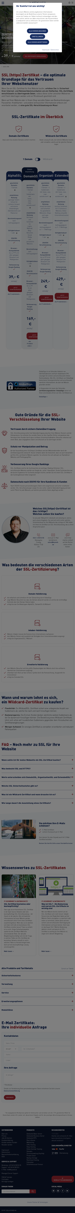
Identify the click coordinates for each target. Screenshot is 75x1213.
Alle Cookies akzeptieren (37, 42)
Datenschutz (54, 50)
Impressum (46, 50)
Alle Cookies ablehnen (37, 31)
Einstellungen (37, 36)
